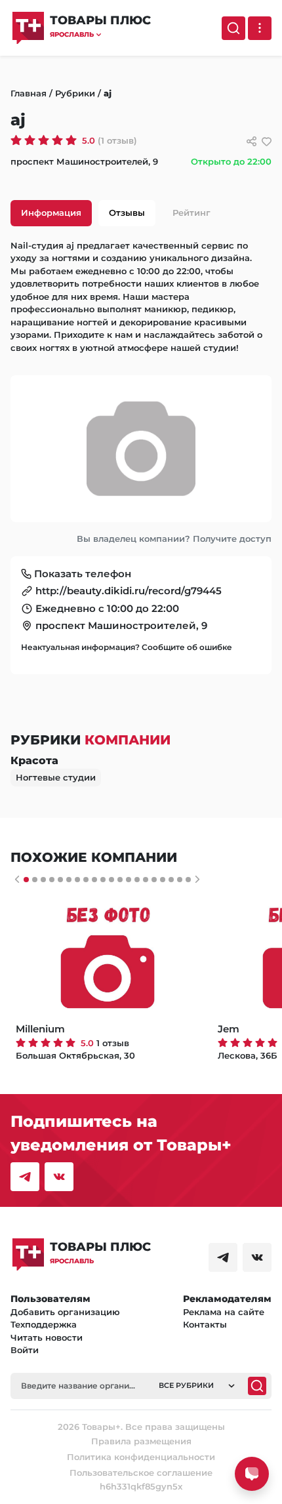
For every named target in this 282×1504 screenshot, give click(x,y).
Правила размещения (141, 1441)
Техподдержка (43, 1324)
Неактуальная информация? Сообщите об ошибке (126, 647)
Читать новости (46, 1337)
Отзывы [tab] (127, 212)
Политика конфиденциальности (141, 1457)
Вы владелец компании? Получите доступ (174, 538)
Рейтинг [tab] (191, 212)
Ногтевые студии (56, 777)
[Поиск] (233, 28)
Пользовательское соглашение (141, 1472)
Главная (28, 93)
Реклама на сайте (223, 1312)
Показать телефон (82, 573)
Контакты (205, 1324)
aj (107, 93)
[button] (100, 34)
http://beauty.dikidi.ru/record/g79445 (128, 590)
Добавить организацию (65, 1312)
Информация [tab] (51, 212)
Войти (24, 1350)
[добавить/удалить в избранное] (267, 141)
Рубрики (75, 93)
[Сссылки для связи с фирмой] (251, 141)
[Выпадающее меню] (260, 28)
